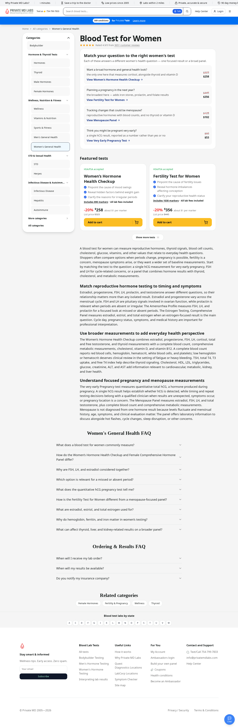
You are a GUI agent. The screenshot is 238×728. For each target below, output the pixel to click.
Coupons (160, 669)
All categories (40, 28)
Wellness (139, 603)
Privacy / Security (178, 710)
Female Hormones (88, 603)
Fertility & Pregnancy (116, 603)
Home (25, 28)
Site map (120, 685)
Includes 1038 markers (166, 200)
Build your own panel (164, 663)
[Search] (187, 11)
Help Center (193, 663)
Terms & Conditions (206, 710)
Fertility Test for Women (176, 176)
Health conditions (162, 675)
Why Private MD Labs (128, 658)
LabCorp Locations (126, 673)
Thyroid (155, 603)
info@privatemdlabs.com (202, 658)
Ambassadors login (163, 658)
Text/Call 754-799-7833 (204, 652)
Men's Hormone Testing (94, 663)
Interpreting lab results (93, 679)
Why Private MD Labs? (17, 2)
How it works (123, 652)
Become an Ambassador (166, 681)
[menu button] (230, 11)
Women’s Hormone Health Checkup (102, 178)
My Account (158, 652)
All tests (84, 652)
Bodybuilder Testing (91, 658)
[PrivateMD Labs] (22, 646)
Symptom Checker (126, 679)
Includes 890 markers (96, 201)
